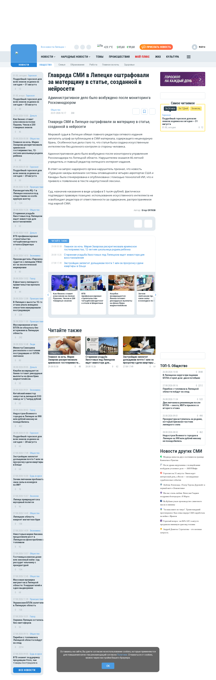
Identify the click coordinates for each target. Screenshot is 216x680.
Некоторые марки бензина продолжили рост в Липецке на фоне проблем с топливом (28, 538)
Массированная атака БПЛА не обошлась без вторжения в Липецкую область (26, 329)
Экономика (35, 255)
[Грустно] (96, 224)
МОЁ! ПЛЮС (142, 56)
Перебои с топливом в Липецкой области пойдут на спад (27, 640)
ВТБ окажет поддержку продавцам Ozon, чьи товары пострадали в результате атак (26, 661)
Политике (122, 654)
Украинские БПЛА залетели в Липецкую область (28, 604)
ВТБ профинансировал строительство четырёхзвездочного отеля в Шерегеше (25, 240)
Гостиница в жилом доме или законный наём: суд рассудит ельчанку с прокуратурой (27, 561)
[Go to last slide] (48, 295)
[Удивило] (86, 224)
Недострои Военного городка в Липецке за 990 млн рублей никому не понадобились (27, 417)
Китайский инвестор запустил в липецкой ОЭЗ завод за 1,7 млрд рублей (27, 396)
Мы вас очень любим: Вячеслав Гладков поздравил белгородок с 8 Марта (179, 494)
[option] (64, 355)
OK (108, 666)
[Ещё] (188, 57)
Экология (34, 496)
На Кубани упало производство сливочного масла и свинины (181, 503)
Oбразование (77, 64)
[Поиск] (199, 56)
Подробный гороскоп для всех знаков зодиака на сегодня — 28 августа (27, 439)
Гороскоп (32, 75)
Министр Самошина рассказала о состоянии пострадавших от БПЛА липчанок (26, 351)
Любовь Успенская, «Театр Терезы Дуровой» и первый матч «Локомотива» (182, 486)
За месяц (195, 108)
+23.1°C (108, 47)
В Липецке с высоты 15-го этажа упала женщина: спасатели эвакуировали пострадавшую (27, 306)
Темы (99, 56)
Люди (32, 344)
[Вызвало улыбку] (65, 224)
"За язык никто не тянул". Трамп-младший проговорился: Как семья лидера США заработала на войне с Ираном (182, 512)
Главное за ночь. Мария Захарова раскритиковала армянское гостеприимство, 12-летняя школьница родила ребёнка (28, 149)
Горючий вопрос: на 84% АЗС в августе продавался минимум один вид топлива (179, 522)
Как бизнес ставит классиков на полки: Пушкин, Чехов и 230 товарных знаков (24, 123)
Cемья (62, 64)
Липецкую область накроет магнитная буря (26, 518)
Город (32, 278)
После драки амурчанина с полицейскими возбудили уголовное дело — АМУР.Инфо (180, 466)
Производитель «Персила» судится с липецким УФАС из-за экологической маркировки (28, 263)
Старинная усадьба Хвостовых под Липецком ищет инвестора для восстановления (27, 217)
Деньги (33, 115)
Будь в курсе (36, 476)
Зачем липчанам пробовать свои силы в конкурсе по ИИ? (28, 482)
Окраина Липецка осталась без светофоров (28, 621)
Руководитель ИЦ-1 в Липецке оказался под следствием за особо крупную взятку (25, 194)
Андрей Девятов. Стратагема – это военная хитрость (181, 531)
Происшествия (119, 56)
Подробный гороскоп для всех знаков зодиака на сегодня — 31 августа (27, 82)
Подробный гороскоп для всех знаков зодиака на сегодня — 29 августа (27, 173)
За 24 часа (170, 108)
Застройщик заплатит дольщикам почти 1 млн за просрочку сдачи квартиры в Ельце (28, 460)
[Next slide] (155, 295)
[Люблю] (76, 224)
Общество (45, 64)
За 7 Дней (183, 108)
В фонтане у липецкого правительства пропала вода (26, 285)
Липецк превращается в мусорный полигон (26, 501)
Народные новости (75, 56)
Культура (172, 56)
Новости (47, 56)
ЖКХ (158, 56)
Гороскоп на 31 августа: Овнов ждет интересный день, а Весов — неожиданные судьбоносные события (179, 476)
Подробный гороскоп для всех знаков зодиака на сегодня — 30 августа (27, 102)
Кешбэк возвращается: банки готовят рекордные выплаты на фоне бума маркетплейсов (27, 374)
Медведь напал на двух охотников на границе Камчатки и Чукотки (182, 458)
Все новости (27, 670)
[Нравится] (55, 224)
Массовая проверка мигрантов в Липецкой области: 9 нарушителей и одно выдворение (27, 584)
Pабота (93, 64)
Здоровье (129, 64)
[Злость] (107, 224)
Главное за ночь (110, 64)
